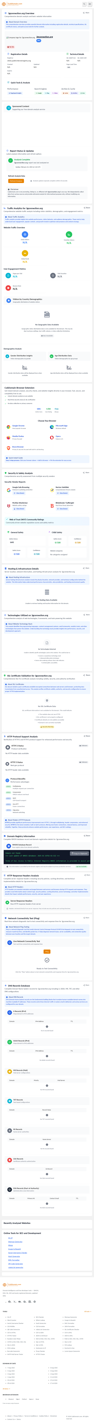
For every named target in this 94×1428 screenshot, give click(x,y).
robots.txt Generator (42, 1330)
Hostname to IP (41, 1348)
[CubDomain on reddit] (35, 1302)
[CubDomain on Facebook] (9, 1302)
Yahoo (56, 93)
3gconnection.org (19, 37)
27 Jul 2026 (53, 1383)
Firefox (24, 1399)
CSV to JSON (40, 1333)
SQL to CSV (68, 1342)
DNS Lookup (11, 1348)
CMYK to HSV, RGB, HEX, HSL (16, 1342)
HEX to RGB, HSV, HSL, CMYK (45, 1339)
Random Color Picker (14, 1339)
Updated (36, 64)
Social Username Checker (17, 1253)
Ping (47, 952)
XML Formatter (14, 1260)
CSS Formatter (40, 1326)
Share (87, 13)
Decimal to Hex (69, 1348)
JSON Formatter (70, 1326)
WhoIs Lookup (40, 1320)
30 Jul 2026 (10, 1380)
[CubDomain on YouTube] (19, 1302)
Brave (37, 1399)
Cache (66, 93)
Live (83, 93)
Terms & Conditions (30, 1416)
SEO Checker (40, 1317)
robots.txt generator (15, 1268)
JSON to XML (69, 1336)
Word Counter (11, 1320)
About (9, 1416)
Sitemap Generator (15, 1242)
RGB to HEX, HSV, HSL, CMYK (74, 1339)
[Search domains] (84, 4)
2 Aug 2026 (53, 1374)
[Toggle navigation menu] (89, 4)
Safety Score (16, 550)
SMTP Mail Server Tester (15, 1354)
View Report (20, 493)
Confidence (36, 550)
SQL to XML (39, 1345)
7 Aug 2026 (11, 1368)
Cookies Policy (43, 1416)
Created (9, 64)
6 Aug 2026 (53, 1368)
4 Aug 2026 (53, 1371)
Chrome (10, 1399)
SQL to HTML (40, 1342)
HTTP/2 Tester (11, 1336)
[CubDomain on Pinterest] (24, 1302)
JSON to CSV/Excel (41, 1336)
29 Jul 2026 (53, 1380)
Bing (48, 93)
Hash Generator (14, 1256)
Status (19, 1419)
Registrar (10, 58)
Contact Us (10, 1419)
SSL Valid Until (81, 58)
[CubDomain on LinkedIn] (30, 1302)
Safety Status (13, 539)
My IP (10, 1238)
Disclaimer (53, 1416)
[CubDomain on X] (14, 1302)
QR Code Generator (15, 1264)
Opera (31, 1399)
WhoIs (10, 1245)
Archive (75, 93)
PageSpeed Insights (16, 93)
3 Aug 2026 (11, 1374)
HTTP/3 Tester (40, 1354)
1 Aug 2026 (11, 1377)
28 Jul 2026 (10, 1383)
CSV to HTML (11, 1333)
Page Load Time (71, 64)
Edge (17, 1399)
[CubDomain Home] (12, 4)
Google (40, 93)
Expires (9, 71)
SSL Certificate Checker (72, 1330)
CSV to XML (68, 1333)
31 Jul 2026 (53, 1377)
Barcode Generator (13, 1351)
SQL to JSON (11, 1345)
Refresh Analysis (16, 181)
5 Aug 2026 (11, 1371)
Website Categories (56, 551)
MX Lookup (68, 1345)
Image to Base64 (14, 1249)
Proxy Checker (40, 1351)
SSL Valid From (71, 58)
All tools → (87, 1311)
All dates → (6, 1389)
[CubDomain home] (12, 1285)
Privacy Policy (18, 1416)
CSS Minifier (11, 1326)
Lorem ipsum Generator (72, 1351)
